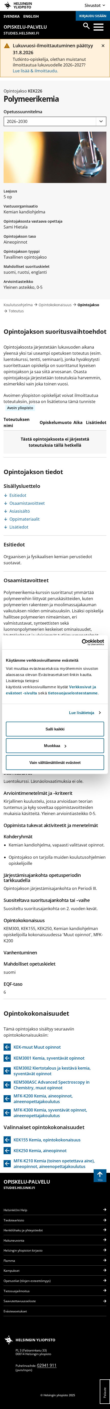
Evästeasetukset (15, 1311)
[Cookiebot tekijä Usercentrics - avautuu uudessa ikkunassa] (81, 642)
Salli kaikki (55, 729)
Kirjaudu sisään (92, 16)
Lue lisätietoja (81, 713)
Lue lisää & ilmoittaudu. (35, 71)
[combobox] (55, 122)
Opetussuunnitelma (23, 111)
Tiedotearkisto (14, 1220)
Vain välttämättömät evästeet (55, 762)
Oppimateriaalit (24, 519)
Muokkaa (52, 745)
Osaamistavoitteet (27, 503)
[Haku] (86, 26)
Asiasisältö (19, 511)
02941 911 (47, 1365)
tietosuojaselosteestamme (73, 693)
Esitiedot (17, 495)
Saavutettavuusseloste (20, 1301)
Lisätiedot (18, 527)
